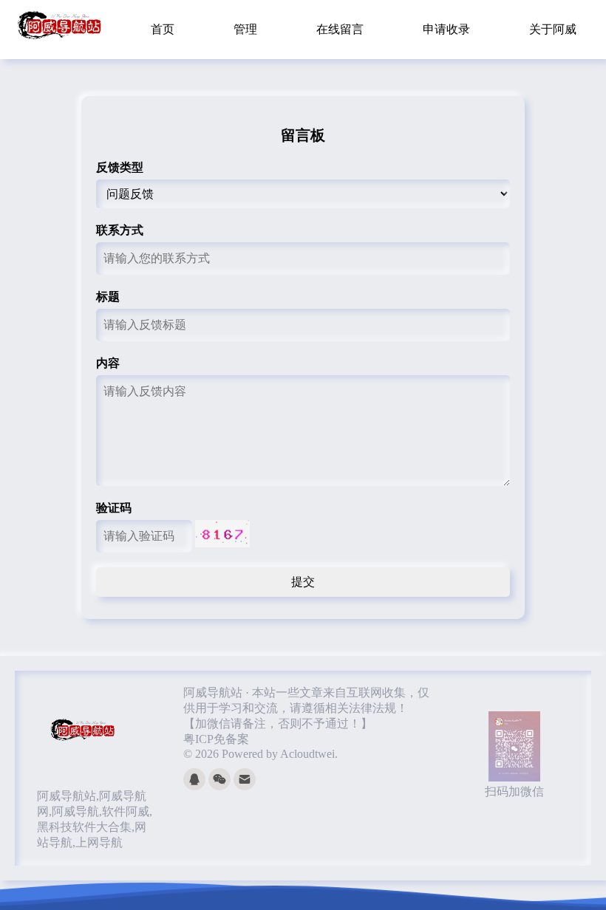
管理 (245, 29)
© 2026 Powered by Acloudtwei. (260, 754)
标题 (108, 296)
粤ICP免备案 (216, 739)
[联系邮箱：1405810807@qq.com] (245, 786)
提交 (303, 581)
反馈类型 (119, 167)
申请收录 (446, 29)
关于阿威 (552, 29)
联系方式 (119, 230)
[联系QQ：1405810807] (195, 786)
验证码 (114, 508)
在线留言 (340, 29)
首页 (162, 29)
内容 (108, 363)
